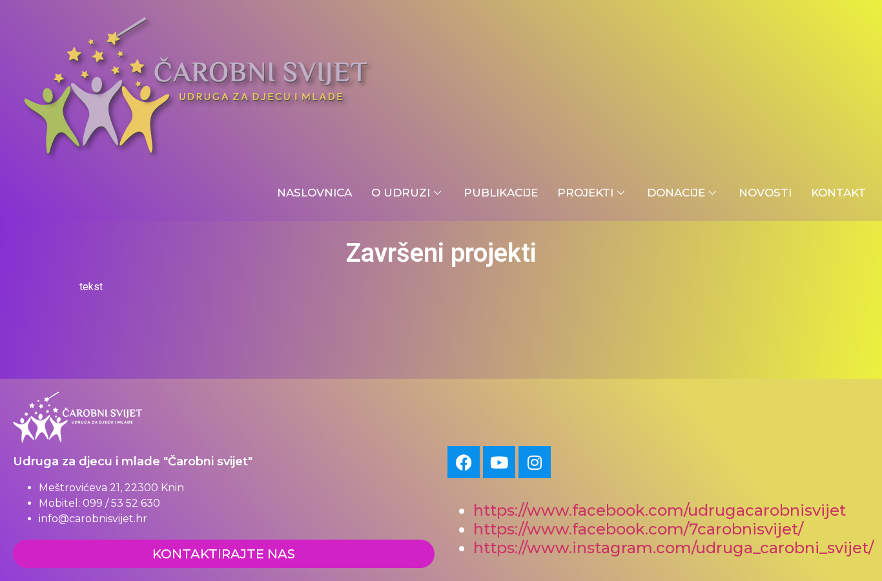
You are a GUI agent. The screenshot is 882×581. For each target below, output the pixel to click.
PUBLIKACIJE (501, 192)
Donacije (676, 192)
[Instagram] (534, 462)
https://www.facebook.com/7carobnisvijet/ (638, 529)
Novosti (765, 192)
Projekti (585, 192)
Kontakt (838, 192)
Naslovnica (314, 192)
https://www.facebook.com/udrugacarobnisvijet (659, 510)
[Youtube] (499, 462)
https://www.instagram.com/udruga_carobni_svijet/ (675, 547)
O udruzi (400, 192)
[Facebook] (463, 462)
